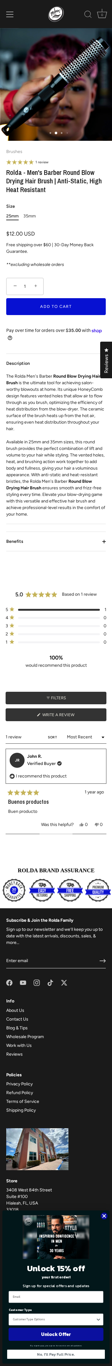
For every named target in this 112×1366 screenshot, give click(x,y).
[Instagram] (37, 982)
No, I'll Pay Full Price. (56, 1354)
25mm (12, 216)
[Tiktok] (50, 982)
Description (18, 363)
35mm (29, 216)
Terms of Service (22, 1101)
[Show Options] (98, 1319)
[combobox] (54, 1319)
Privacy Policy (19, 1084)
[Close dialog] (104, 1216)
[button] (56, 609)
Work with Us (19, 1045)
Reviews (14, 1054)
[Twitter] (64, 982)
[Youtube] (23, 982)
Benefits (14, 541)
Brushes (14, 151)
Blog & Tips (17, 1028)
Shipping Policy (21, 1110)
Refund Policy (19, 1092)
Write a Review (67, 716)
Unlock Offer (56, 1334)
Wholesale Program (25, 1036)
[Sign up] (103, 961)
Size (10, 206)
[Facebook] (9, 982)
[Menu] (10, 14)
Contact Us (17, 1019)
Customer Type (20, 1310)
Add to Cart (56, 306)
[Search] (88, 15)
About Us (15, 1010)
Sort (53, 737)
